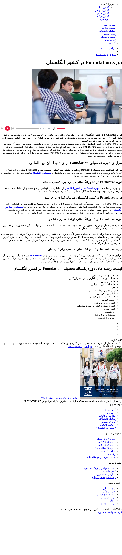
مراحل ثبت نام (108, 48)
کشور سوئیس (102, 10)
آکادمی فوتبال (108, 37)
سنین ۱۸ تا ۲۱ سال (106, 445)
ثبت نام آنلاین (109, 488)
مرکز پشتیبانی (108, 497)
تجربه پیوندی (109, 40)
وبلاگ (113, 500)
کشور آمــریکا (102, 13)
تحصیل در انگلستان (106, 427)
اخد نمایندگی (109, 491)
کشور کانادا (103, 7)
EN (98, 54)
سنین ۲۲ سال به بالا (105, 448)
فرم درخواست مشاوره (110, 512)
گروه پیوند (110, 409)
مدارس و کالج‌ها (107, 415)
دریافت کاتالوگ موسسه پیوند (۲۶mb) (60, 398)
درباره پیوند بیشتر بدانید (80, 346)
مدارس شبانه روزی (105, 474)
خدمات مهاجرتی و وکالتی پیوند (100, 468)
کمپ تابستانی (108, 471)
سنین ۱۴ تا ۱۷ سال (106, 442)
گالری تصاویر (109, 421)
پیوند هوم (104, 19)
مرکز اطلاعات (108, 503)
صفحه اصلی (109, 24)
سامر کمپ (110, 34)
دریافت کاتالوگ (108, 424)
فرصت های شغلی (106, 494)
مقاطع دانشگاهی (107, 30)
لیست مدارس (108, 27)
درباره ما (111, 412)
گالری (112, 43)
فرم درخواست (108, 54)
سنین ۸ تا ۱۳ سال (106, 439)
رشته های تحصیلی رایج (104, 477)
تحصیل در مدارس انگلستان (101, 457)
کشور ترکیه (103, 16)
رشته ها (111, 454)
